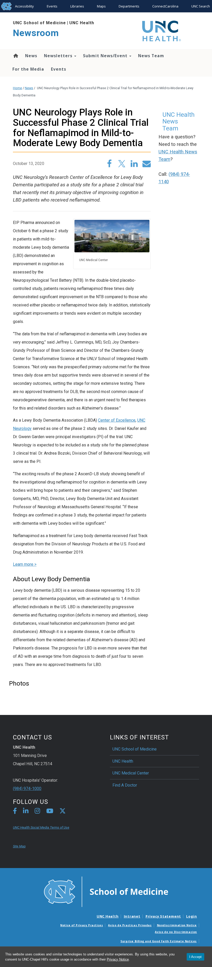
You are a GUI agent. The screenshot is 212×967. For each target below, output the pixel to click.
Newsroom (36, 33)
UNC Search (200, 6)
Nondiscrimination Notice (177, 925)
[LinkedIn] (25, 811)
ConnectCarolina (165, 6)
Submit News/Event (106, 56)
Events (52, 6)
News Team (151, 56)
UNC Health (81, 22)
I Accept (195, 957)
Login (191, 916)
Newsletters (59, 56)
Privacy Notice (118, 959)
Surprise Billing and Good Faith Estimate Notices (158, 941)
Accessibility (24, 6)
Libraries (77, 6)
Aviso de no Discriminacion (176, 932)
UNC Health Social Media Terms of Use (41, 827)
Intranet (132, 916)
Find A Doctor (124, 785)
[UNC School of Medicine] (106, 891)
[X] (62, 811)
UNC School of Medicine (39, 22)
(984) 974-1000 (27, 788)
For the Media (28, 69)
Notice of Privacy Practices (81, 925)
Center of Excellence (116, 420)
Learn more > (24, 564)
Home (15, 55)
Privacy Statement (163, 916)
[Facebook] (15, 811)
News (31, 56)
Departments (129, 6)
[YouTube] (49, 811)
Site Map (19, 846)
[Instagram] (37, 811)
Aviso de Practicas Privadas (130, 925)
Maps (101, 6)
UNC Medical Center (130, 773)
